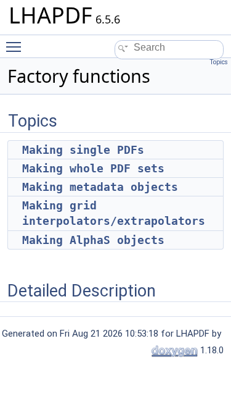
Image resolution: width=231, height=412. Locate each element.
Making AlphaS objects (93, 239)
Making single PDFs (83, 149)
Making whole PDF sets (93, 168)
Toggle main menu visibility (16, 46)
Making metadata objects (100, 186)
